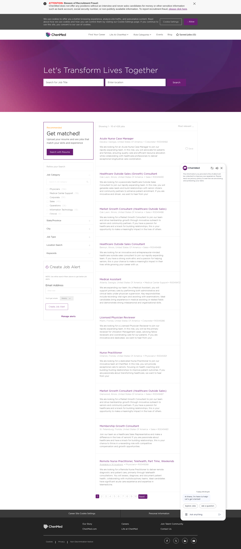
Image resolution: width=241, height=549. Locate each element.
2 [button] (101, 496)
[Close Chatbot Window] (221, 168)
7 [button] (123, 496)
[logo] (52, 526)
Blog (170, 34)
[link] (68, 316)
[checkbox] (189, 149)
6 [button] (118, 496)
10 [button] (136, 496)
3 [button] (106, 496)
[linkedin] (185, 540)
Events (159, 34)
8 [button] (127, 496)
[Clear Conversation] (212, 168)
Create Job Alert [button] (57, 307)
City (48, 229)
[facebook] (167, 540)
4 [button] (110, 496)
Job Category (53, 175)
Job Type (51, 237)
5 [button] (114, 496)
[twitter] (176, 540)
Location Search (54, 245)
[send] (219, 514)
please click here (178, 9)
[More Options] (186, 514)
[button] (171, 22)
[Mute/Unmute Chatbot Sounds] (217, 168)
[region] (203, 341)
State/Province (54, 220)
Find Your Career (96, 34)
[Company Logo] (49, 34)
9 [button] (131, 496)
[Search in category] (87, 181)
